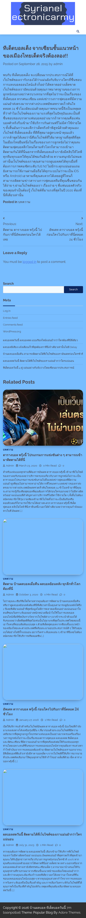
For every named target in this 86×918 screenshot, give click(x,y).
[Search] (78, 31)
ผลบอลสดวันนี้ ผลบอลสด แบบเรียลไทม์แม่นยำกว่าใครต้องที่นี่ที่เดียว (40, 340)
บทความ (24, 202)
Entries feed (10, 317)
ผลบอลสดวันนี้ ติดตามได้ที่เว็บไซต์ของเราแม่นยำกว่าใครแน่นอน (38, 360)
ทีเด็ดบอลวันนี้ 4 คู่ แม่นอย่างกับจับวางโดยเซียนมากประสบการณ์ (38, 367)
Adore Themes (69, 912)
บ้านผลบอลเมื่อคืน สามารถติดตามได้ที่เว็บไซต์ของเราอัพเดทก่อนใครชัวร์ (43, 353)
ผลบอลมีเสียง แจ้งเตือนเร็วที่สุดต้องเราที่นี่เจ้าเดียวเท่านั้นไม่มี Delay (40, 347)
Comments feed (13, 324)
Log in (7, 310)
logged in (29, 262)
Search (8, 284)
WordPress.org (12, 331)
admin (58, 64)
